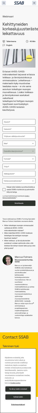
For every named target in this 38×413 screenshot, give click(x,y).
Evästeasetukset (18, 405)
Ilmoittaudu (19, 203)
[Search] (4, 3)
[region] (18, 380)
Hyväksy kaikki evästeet (18, 389)
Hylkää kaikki (18, 397)
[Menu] (34, 3)
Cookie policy (15, 383)
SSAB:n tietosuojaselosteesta (16, 197)
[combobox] (19, 143)
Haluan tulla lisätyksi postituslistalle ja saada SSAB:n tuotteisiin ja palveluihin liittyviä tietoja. (21, 189)
